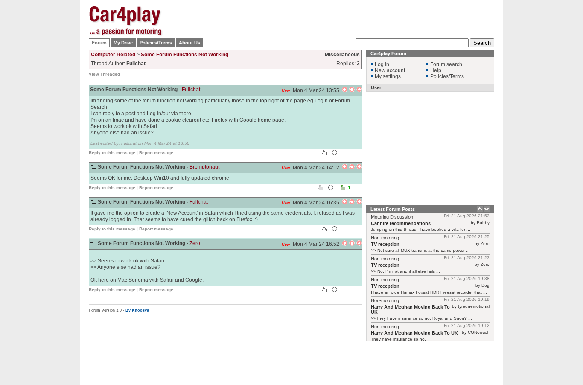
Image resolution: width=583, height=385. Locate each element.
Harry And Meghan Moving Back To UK (414, 332)
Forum (99, 42)
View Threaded (104, 74)
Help (435, 70)
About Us (189, 42)
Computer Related (113, 55)
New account (390, 70)
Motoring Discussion (392, 216)
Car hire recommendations (401, 223)
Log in (382, 64)
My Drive (123, 42)
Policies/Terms (156, 42)
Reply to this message (112, 152)
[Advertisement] (537, 134)
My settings (388, 76)
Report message (156, 152)
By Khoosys (137, 310)
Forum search (446, 64)
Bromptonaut (204, 167)
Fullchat (191, 90)
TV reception (385, 244)
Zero (194, 243)
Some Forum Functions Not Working (184, 55)
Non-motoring (385, 237)
